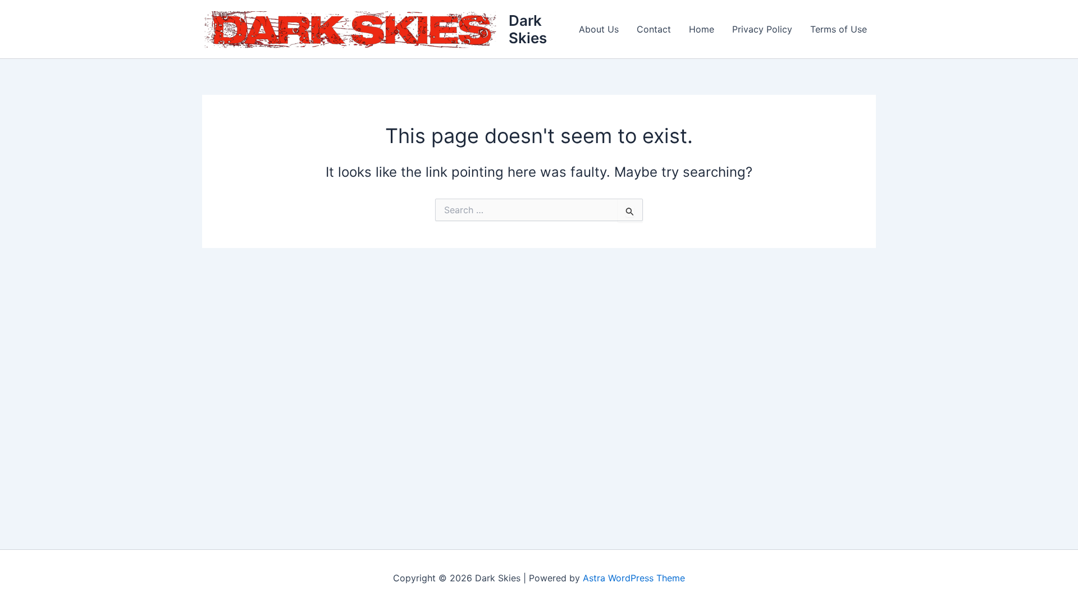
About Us (599, 29)
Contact (654, 29)
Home (701, 29)
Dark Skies (528, 29)
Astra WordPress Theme (634, 578)
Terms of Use (838, 29)
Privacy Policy (762, 29)
